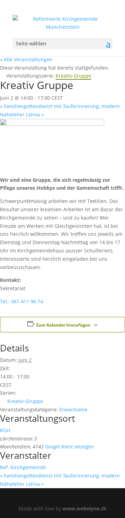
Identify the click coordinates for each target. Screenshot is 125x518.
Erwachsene (73, 409)
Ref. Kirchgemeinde (23, 467)
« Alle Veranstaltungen (26, 59)
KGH (5, 430)
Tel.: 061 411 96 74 (21, 301)
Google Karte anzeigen (69, 446)
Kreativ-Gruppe (25, 401)
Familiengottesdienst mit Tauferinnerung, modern (60, 106)
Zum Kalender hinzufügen (63, 325)
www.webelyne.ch (84, 508)
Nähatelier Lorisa (22, 114)
